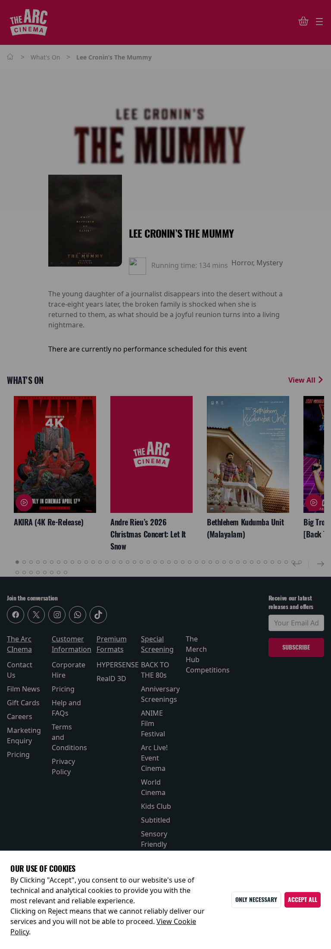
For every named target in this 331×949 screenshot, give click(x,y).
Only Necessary (256, 900)
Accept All (302, 900)
